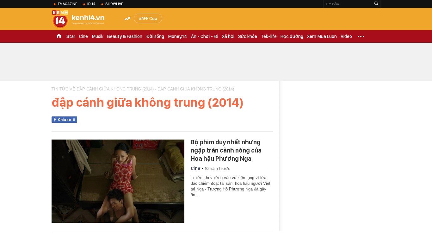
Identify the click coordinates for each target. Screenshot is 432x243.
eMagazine (67, 4)
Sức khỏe (247, 36)
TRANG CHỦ (59, 36)
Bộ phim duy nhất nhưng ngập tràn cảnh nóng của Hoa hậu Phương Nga (226, 150)
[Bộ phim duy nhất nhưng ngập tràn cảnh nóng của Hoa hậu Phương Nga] (118, 181)
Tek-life (269, 36)
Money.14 (177, 36)
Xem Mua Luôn (322, 36)
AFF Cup (149, 18)
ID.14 (91, 4)
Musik (97, 36)
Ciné (83, 36)
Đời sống (155, 36)
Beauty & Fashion (124, 36)
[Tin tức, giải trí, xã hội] (83, 19)
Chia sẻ (66, 119)
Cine (196, 168)
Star (70, 36)
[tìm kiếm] (376, 4)
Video (346, 36)
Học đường (292, 36)
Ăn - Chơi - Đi (204, 36)
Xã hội (228, 36)
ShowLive (114, 4)
